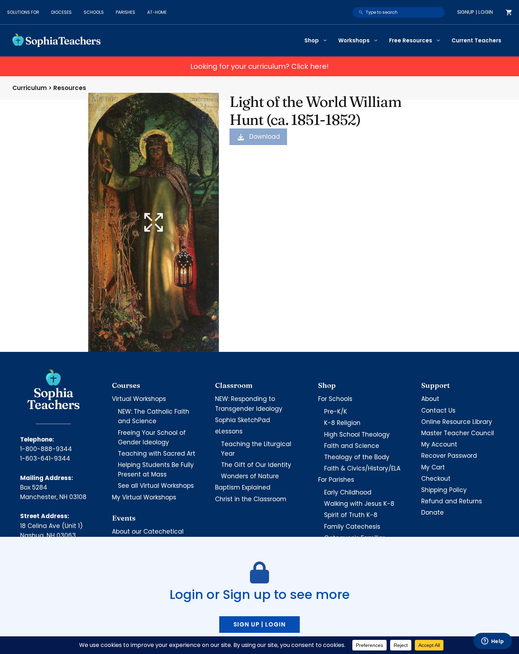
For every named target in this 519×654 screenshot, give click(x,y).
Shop (311, 40)
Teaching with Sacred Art (156, 453)
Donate (432, 512)
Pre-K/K (335, 411)
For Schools (335, 399)
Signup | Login (475, 12)
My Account (439, 444)
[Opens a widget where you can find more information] (492, 641)
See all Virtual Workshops (156, 485)
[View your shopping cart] (509, 12)
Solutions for (23, 12)
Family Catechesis (352, 526)
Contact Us (438, 410)
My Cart (433, 467)
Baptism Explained (242, 487)
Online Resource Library (456, 422)
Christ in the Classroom (250, 499)
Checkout (436, 478)
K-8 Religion (342, 423)
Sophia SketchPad (242, 420)
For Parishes (336, 479)
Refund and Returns (451, 501)
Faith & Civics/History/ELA (362, 468)
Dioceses (61, 12)
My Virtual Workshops (144, 497)
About (430, 399)
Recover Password (449, 455)
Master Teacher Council (457, 433)
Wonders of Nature (250, 476)
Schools (94, 12)
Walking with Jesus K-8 (359, 503)
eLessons (229, 431)
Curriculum (29, 88)
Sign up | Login (259, 624)
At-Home (157, 12)
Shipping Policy (444, 490)
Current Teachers (476, 40)
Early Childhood (347, 492)
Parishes (125, 12)
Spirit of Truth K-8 (350, 515)
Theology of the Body (356, 457)
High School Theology (357, 434)
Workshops (354, 40)
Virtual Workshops (139, 399)
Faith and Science (351, 446)
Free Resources (410, 40)
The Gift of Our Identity (256, 465)
